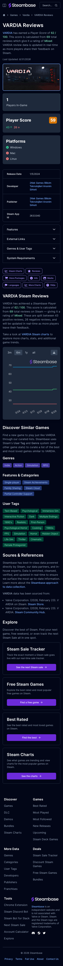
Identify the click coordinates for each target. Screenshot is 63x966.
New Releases (42, 826)
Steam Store (36, 604)
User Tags (10, 868)
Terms (18, 958)
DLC (7, 812)
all (33, 352)
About (40, 958)
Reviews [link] (36, 271)
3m (10, 352)
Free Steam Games (45, 872)
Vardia (26, 15)
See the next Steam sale (29, 667)
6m (18, 352)
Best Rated (40, 805)
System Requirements (21, 258)
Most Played (41, 812)
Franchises (10, 888)
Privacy (9, 958)
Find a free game (29, 702)
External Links (16, 239)
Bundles (9, 826)
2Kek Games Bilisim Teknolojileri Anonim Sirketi (40, 186)
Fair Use (29, 958)
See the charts (30, 776)
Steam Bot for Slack (17, 918)
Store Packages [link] (16, 278)
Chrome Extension (15, 905)
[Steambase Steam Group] (39, 933)
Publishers (10, 882)
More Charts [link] (35, 285)
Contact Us (52, 958)
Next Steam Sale (14, 925)
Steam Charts (13, 832)
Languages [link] (14, 285)
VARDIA (7, 32)
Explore (9, 938)
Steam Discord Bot (16, 911)
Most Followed (42, 819)
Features (12, 229)
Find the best (29, 737)
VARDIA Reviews (43, 15)
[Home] (4, 15)
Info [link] (36, 278)
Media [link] (50, 278)
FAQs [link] (52, 285)
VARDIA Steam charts (35, 334)
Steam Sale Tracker (45, 855)
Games (14, 15)
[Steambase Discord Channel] (33, 933)
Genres (8, 855)
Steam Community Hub (30, 612)
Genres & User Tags (19, 248)
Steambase (38, 906)
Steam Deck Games (45, 839)
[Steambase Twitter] (44, 933)
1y (26, 352)
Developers (11, 875)
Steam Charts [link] (15, 271)
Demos (8, 819)
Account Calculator (16, 931)
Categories (11, 862)
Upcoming (39, 832)
